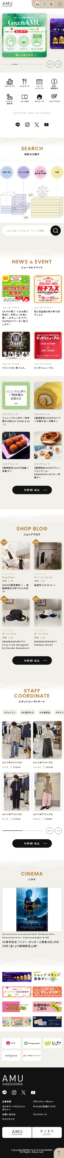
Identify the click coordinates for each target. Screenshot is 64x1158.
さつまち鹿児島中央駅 (40, 172)
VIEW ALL (32, 490)
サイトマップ (8, 1119)
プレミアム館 (23, 172)
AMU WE (7, 172)
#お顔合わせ (27, 712)
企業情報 (6, 1101)
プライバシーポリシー (43, 1101)
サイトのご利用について (44, 1106)
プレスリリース (40, 1114)
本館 (57, 172)
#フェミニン (10, 712)
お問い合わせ (9, 1114)
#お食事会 (45, 712)
